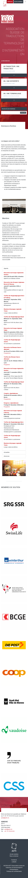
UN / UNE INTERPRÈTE (11, 82)
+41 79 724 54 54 (9, 831)
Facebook (14, 860)
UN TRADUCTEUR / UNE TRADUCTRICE (11, 69)
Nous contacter (14, 856)
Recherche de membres (8, 109)
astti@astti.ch (5, 818)
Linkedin (14, 862)
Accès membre (18, 1)
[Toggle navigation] (25, 3)
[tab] (14, 268)
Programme (7, 353)
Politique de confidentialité (14, 871)
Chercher (23, 112)
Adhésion (10, 1)
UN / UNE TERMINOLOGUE (12, 95)
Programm (7, 364)
